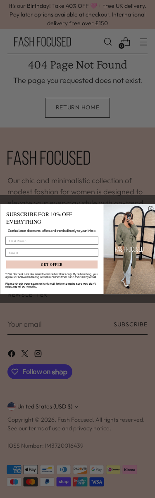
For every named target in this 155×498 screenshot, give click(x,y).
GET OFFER (51, 264)
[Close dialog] (150, 208)
